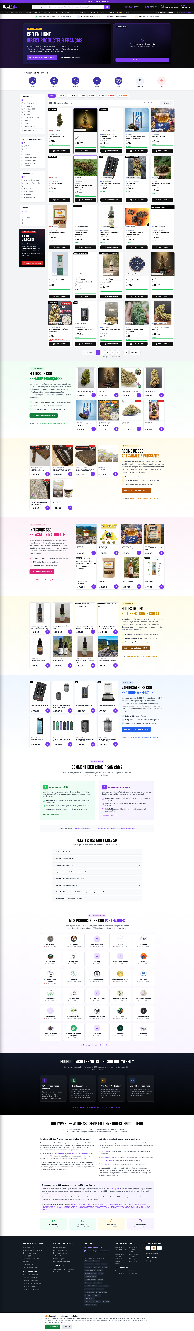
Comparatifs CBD (28, 1264)
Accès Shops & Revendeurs (97, 1251)
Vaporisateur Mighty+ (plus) (110, 183)
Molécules (83, 12)
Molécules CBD (29, 130)
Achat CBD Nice (119, 1254)
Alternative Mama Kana (30, 1280)
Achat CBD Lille (133, 1261)
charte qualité (115, 1189)
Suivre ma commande (60, 1250)
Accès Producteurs (94, 1248)
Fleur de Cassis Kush (56, 136)
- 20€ (25, 214)
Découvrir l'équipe (78, 1107)
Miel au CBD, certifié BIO (160, 233)
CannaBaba (82, 1204)
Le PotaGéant (114, 1204)
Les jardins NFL (100, 1207)
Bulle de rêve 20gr (158, 136)
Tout (25, 100)
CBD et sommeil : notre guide (44, 580)
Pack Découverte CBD (31, 118)
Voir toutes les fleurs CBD (42, 416)
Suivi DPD (70, 1271)
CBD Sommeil (106, 1151)
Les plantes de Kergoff (93, 1206)
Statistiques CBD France (30, 1267)
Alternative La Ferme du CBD (32, 1289)
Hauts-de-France (29, 189)
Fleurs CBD (18, 12)
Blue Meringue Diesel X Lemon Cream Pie (134, 233)
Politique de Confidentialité (62, 1262)
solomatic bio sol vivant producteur (134, 330)
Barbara (26, 152)
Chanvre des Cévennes (78, 1206)
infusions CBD (48, 1156)
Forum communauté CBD (31, 1259)
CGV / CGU (57, 1256)
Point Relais (70, 1269)
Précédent (89, 352)
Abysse (154, 280)
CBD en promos (29, 106)
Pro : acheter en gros (184, 12)
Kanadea (44, 1209)
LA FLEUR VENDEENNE (131, 1206)
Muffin (77, 138)
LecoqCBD (106, 1204)
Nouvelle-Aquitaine (30, 197)
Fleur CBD (27, 112)
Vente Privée (94, 12)
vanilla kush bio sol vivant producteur (161, 184)
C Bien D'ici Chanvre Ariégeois (30, 165)
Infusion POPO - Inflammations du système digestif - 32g (84, 282)
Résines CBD (28, 12)
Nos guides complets (83, 828)
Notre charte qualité (59, 423)
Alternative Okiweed (29, 1286)
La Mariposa (58, 1207)
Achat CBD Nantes (134, 1254)
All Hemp (27, 149)
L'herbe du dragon (111, 1207)
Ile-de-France (28, 192)
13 (126, 352)
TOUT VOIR (9, 12)
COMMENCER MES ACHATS (43, 58)
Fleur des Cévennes (48, 1207)
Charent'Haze (119, 1206)
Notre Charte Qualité (29, 1253)
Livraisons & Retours (60, 1253)
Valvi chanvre (111, 1206)
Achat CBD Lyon (133, 1247)
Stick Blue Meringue (56, 183)
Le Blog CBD (27, 1256)
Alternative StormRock (30, 1278)
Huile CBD (27, 115)
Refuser (67, 1327)
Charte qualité (108, 1107)
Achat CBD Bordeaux (118, 1262)
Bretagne (27, 186)
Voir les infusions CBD (41, 572)
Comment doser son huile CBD (136, 656)
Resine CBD (28, 123)
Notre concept (94, 1107)
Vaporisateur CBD (29, 126)
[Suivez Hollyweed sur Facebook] (150, 1261)
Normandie (27, 195)
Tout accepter (53, 1327)
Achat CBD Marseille (121, 1250)
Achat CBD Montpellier (118, 1258)
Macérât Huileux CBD (56, 280)
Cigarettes (112, 12)
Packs (74, 12)
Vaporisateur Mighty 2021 (84, 329)
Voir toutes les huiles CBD (134, 648)
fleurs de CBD (61, 1153)
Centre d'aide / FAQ (59, 1247)
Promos (119, 12)
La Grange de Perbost (81, 1207)
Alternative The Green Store (32, 1283)
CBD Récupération (107, 1157)
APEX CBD (27, 146)
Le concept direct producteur (106, 828)
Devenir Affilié (88, 1254)
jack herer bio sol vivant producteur (83, 186)
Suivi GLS (56, 1271)
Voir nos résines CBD (109, 816)
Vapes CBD (47, 12)
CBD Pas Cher (106, 1164)
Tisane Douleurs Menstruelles (81, 233)
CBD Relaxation (106, 1161)
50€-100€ (27, 220)
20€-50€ (27, 217)
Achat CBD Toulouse (132, 1250)
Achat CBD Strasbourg (132, 1258)
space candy (156, 329)
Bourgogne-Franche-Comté (33, 183)
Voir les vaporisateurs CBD (135, 729)
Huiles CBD (37, 12)
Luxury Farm (123, 1204)
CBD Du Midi (140, 1207)
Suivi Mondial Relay (59, 1269)
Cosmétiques (66, 12)
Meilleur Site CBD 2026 (30, 1275)
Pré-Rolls (103, 12)
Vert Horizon (75, 1204)
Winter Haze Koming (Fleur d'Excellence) (58, 330)
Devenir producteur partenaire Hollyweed (98, 1045)
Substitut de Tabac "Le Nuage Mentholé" (108, 137)
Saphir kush (130, 183)
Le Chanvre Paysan (144, 1206)
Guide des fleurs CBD (46, 423)
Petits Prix (128, 12)
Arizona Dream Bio (133, 280)
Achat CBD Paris (119, 1247)
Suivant (134, 352)
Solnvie (100, 1204)
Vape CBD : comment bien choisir (139, 737)
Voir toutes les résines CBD (135, 490)
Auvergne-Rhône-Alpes (32, 180)
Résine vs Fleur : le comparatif (139, 498)
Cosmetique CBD (29, 109)
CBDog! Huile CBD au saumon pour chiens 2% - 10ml (111, 281)
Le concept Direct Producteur (32, 1250)
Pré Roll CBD (28, 121)
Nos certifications (151, 656)
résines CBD (86, 1153)
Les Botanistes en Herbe (57, 1206)
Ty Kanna (147, 1207)
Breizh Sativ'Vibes (30, 160)
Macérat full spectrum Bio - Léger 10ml (110, 233)
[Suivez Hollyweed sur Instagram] (147, 1261)
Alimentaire (56, 12)
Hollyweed (45, 1206)
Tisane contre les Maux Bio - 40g (110, 330)
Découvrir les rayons (71, 58)
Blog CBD (121, 1107)
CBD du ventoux (92, 1204)
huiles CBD (74, 1153)
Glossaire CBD (27, 1262)
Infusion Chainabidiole (57, 233)
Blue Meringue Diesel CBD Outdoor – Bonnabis (135, 137)
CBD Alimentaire (29, 103)
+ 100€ (26, 223)
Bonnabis (27, 155)
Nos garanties (154, 737)
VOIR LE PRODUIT (60, 150)
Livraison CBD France (125, 1243)
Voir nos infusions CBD (51, 814)
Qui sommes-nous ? (60, 580)
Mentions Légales (59, 1259)
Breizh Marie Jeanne (30, 158)
